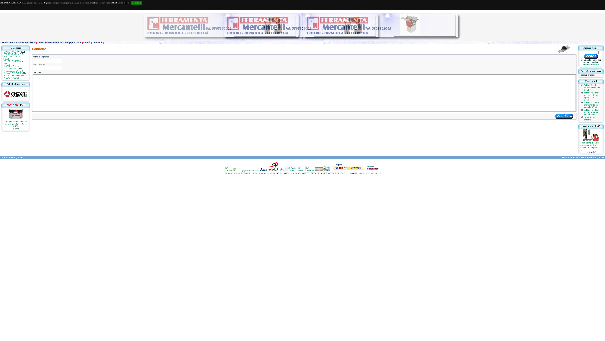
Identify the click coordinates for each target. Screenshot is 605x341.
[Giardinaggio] (283, 170)
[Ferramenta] (319, 170)
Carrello (31, 42)
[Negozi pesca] (301, 170)
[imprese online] (264, 170)
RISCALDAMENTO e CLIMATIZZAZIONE (13, 72)
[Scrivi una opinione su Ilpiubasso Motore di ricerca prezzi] (293, 170)
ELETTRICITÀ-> (11, 68)
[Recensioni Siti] (250, 170)
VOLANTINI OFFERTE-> (14, 75)
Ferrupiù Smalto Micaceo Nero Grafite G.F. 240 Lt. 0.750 (15, 124)
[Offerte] (229, 170)
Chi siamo (63, 42)
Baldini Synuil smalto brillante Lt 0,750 (592, 87)
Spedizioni (75, 42)
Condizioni (43, 42)
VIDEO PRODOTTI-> (13, 78)
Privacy (53, 42)
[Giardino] (273, 170)
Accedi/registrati (18, 42)
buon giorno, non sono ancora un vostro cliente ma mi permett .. (590, 146)
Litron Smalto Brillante (590, 118)
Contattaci (97, 42)
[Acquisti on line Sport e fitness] (310, 170)
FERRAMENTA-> (11, 54)
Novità (86, 42)
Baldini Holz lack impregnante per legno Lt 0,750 (591, 104)
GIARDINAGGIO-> (12, 52)
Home (4, 42)
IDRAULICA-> (9, 66)
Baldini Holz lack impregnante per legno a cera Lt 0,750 (591, 96)
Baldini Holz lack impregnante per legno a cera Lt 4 (591, 112)
